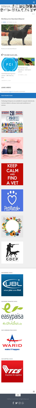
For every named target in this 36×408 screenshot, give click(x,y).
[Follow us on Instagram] (19, 403)
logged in (11, 91)
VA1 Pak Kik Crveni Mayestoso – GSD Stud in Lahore (24, 70)
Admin (4, 22)
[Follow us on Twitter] (16, 403)
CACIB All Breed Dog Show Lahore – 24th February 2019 (8, 75)
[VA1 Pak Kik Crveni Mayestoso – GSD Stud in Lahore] (26, 62)
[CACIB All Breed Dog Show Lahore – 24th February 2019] (9, 64)
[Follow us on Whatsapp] (22, 403)
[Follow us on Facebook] (13, 403)
